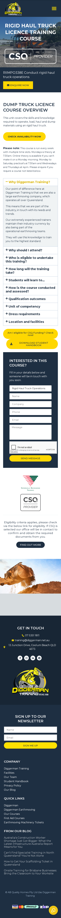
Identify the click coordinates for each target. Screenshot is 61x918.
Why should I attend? (25, 250)
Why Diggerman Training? (29, 182)
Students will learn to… (27, 280)
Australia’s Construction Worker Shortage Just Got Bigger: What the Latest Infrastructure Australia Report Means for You (28, 842)
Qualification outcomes (27, 299)
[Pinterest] (39, 658)
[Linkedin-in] (32, 658)
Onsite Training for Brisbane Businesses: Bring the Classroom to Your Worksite (30, 872)
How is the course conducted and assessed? (30, 289)
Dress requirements (24, 314)
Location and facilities (26, 322)
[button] (54, 8)
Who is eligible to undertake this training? (29, 259)
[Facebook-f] (20, 658)
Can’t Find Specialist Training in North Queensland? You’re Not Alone (29, 854)
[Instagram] (26, 658)
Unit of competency (24, 306)
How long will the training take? (27, 270)
